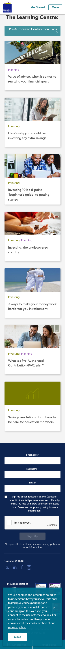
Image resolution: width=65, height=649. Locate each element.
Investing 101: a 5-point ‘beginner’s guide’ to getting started (28, 194)
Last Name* (32, 468)
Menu (55, 7)
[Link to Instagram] (29, 567)
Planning (13, 69)
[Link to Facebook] (22, 567)
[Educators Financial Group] (12, 7)
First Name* (32, 454)
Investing (14, 126)
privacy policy (17, 627)
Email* (32, 482)
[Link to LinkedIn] (14, 567)
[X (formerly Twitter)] (7, 567)
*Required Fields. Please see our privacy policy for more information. (32, 545)
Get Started (38, 7)
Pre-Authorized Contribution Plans (33, 29)
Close (17, 637)
